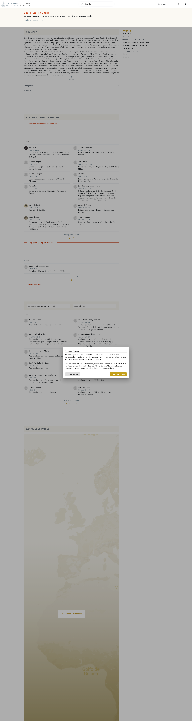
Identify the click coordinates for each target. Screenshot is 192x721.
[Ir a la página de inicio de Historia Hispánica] (24, 3)
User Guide (163, 4)
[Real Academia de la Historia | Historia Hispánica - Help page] (173, 4)
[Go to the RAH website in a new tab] (9, 3)
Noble (43, 20)
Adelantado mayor (31, 20)
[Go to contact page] (179, 4)
